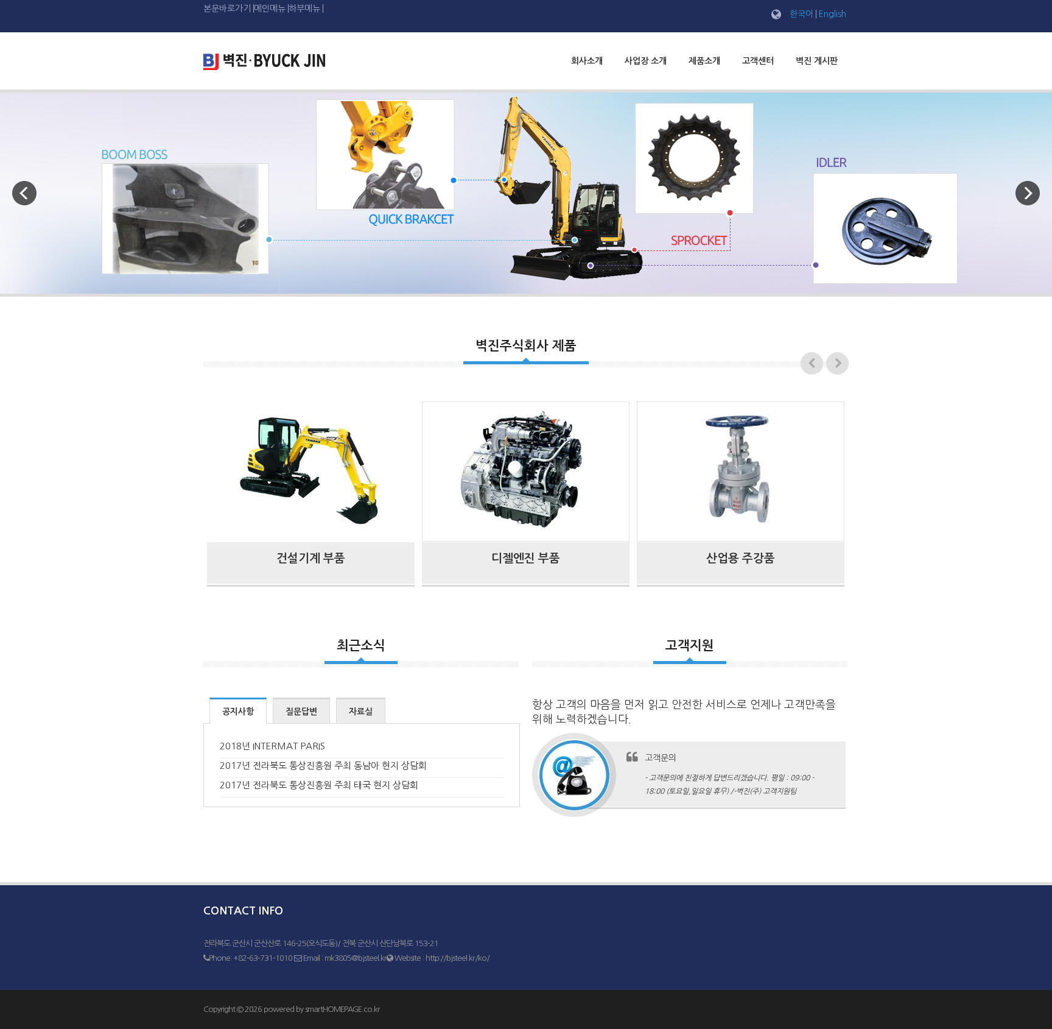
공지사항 (238, 711)
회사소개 (587, 61)
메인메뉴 (270, 8)
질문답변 (301, 711)
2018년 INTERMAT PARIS (272, 746)
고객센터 (758, 61)
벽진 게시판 (817, 61)
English (832, 14)
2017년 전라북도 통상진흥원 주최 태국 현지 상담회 (319, 785)
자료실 (361, 711)
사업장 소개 (646, 61)
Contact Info (243, 910)
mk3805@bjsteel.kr (355, 958)
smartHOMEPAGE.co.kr (342, 1009)
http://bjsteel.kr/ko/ (457, 958)
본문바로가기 (227, 8)
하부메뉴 (304, 8)
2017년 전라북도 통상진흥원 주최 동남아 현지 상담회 (323, 765)
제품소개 (704, 61)
